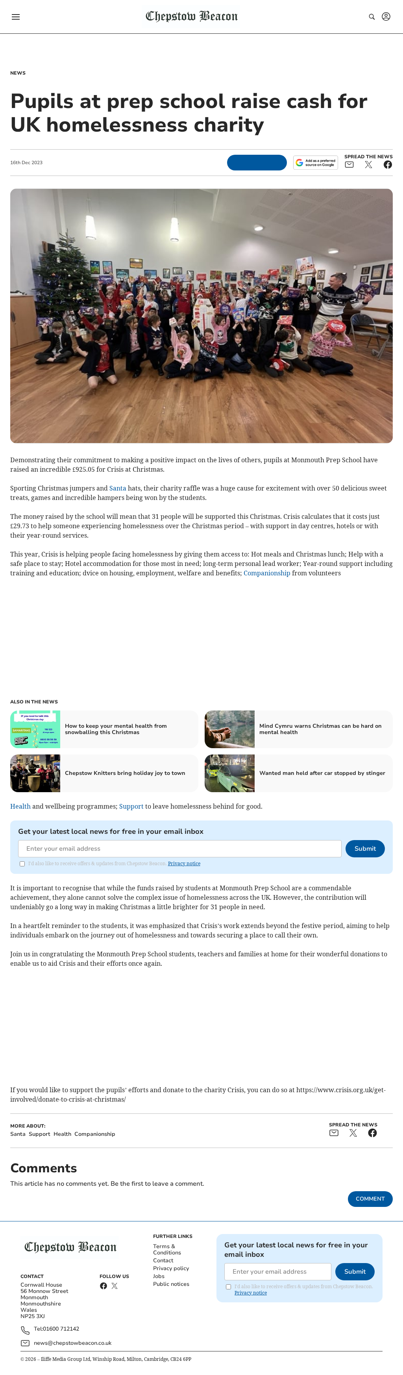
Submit (365, 848)
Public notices (171, 1284)
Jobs (159, 1276)
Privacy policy (171, 1268)
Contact (163, 1260)
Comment (370, 1199)
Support (131, 806)
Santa (117, 488)
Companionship (267, 573)
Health (20, 806)
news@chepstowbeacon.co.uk (72, 1343)
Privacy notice (184, 863)
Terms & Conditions (167, 1249)
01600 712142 (61, 1329)
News (18, 73)
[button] (15, 16)
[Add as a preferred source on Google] (315, 163)
